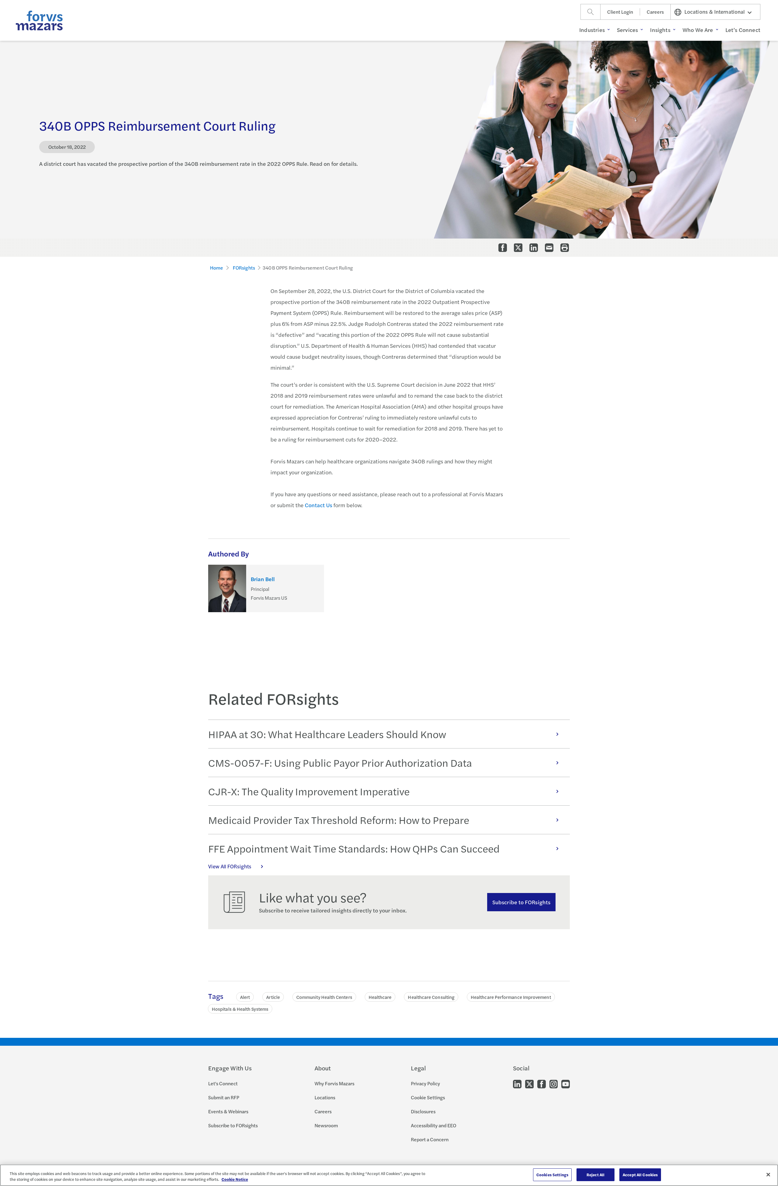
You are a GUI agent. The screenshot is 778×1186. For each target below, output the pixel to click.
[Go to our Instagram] (553, 1083)
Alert (245, 997)
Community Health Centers (324, 997)
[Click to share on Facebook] (502, 247)
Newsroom (326, 1125)
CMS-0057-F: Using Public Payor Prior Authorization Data (340, 762)
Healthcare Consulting (431, 997)
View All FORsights (229, 866)
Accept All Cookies (640, 1174)
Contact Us (318, 505)
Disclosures (423, 1111)
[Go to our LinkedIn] (517, 1083)
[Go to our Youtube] (565, 1083)
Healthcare (380, 997)
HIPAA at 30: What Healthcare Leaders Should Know (327, 734)
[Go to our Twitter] (529, 1083)
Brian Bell (263, 579)
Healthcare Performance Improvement (511, 997)
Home (216, 267)
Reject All (595, 1174)
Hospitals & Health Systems (240, 1009)
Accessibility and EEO (433, 1125)
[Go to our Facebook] (541, 1083)
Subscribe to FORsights (521, 902)
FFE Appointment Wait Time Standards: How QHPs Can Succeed (354, 848)
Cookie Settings (428, 1097)
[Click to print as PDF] (564, 247)
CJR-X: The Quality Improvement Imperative (309, 791)
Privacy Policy (425, 1083)
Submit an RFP (223, 1097)
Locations (325, 1097)
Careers (655, 11)
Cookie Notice (235, 1179)
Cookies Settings (552, 1174)
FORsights (244, 267)
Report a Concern (430, 1139)
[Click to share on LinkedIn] (533, 247)
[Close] (768, 1174)
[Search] (590, 12)
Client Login (620, 11)
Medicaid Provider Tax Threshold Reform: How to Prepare (338, 819)
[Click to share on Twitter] (518, 247)
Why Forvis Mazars (334, 1083)
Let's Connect (223, 1083)
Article (273, 997)
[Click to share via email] (549, 247)
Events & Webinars (228, 1111)
